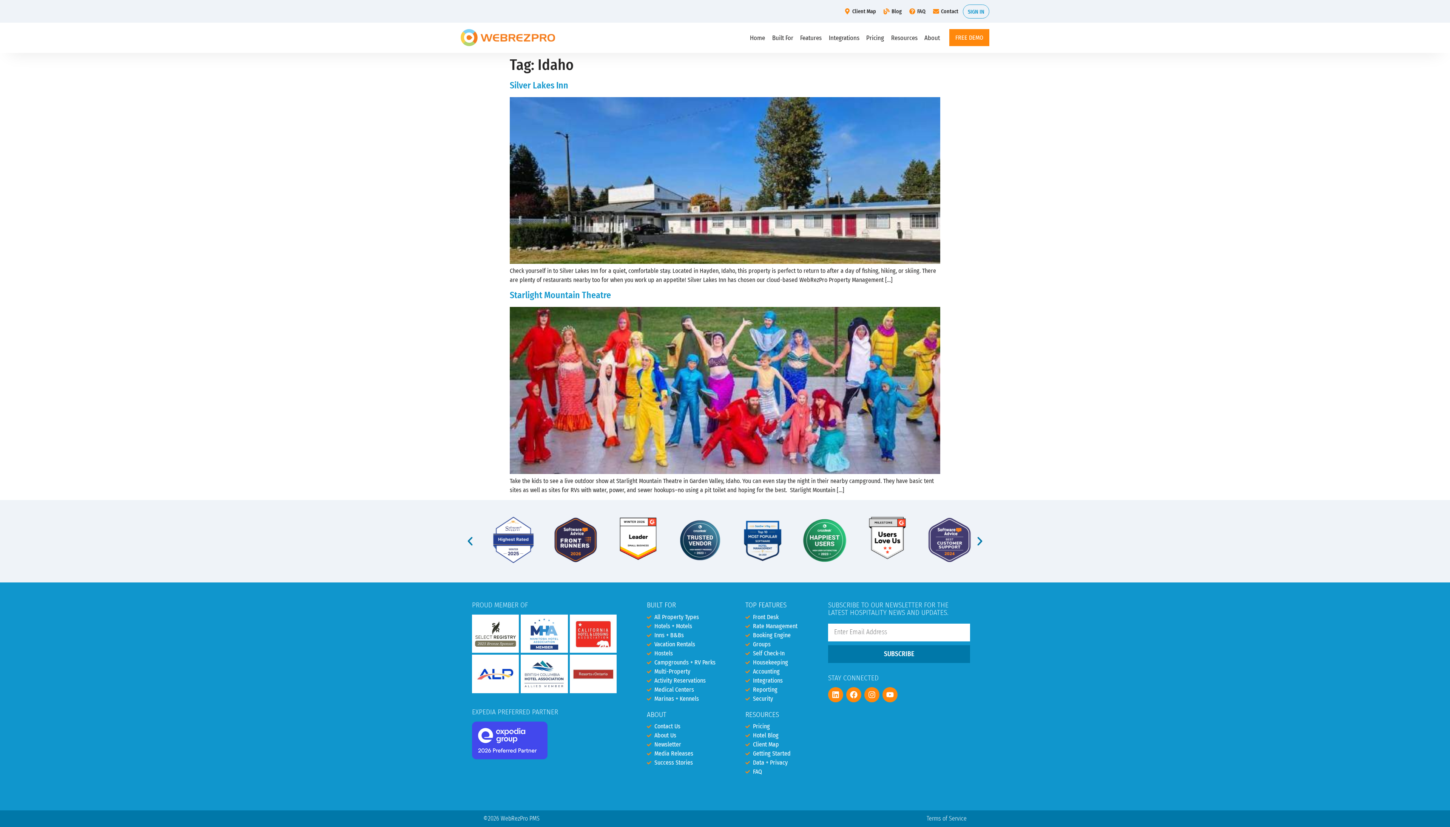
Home (757, 38)
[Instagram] (871, 694)
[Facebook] (853, 694)
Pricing (875, 38)
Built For (782, 38)
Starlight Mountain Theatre (560, 295)
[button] (470, 541)
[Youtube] (890, 694)
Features (811, 38)
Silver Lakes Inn (539, 85)
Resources (904, 38)
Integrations (844, 38)
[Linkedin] (835, 694)
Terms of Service (947, 818)
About (932, 38)
